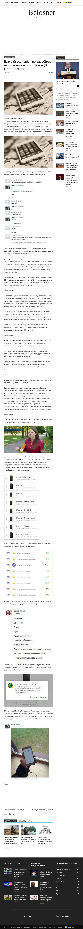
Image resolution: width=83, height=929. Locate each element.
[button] (76, 3)
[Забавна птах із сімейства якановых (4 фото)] (60, 113)
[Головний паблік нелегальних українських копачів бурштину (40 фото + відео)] (34, 884)
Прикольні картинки (11, 2)
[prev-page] (5, 847)
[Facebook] (6, 77)
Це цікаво (23, 2)
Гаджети (58, 2)
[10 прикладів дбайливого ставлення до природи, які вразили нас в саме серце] (60, 131)
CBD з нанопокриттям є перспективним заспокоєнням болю (20, 897)
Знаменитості (40, 2)
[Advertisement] (41, 36)
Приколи (31, 2)
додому (6, 54)
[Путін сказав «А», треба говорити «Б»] (67, 70)
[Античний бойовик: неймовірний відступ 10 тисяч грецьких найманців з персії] (60, 165)
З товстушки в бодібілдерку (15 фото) (42, 811)
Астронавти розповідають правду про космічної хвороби (72, 156)
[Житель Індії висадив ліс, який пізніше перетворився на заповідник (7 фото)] (11, 830)
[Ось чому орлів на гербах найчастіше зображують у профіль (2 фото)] (60, 144)
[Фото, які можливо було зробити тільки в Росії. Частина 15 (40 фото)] (28, 830)
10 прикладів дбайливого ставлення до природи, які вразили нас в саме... (71, 133)
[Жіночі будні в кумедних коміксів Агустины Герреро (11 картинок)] (45, 830)
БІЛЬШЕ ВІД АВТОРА (25, 821)
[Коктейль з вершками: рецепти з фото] (60, 123)
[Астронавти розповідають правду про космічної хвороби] (60, 156)
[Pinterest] (15, 77)
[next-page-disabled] (8, 847)
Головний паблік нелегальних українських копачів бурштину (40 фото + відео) (46, 886)
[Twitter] (11, 77)
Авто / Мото (50, 2)
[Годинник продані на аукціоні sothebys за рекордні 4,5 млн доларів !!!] (34, 873)
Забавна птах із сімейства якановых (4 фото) (71, 113)
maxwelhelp (59, 86)
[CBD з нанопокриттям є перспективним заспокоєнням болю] (8, 897)
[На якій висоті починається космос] (60, 105)
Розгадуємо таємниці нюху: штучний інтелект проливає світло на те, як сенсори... (20, 872)
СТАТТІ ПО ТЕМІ (10, 821)
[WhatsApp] (20, 77)
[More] (25, 77)
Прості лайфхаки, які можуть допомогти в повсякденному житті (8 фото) (14, 812)
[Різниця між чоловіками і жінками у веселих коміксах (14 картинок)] (34, 897)
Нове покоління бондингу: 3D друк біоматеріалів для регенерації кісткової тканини (20, 886)
